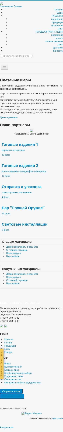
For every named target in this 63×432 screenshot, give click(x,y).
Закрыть (51, 162)
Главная (58, 9)
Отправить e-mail (11, 391)
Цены (7, 348)
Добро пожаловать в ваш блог (22, 246)
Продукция (10, 345)
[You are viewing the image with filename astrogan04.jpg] (27, 36)
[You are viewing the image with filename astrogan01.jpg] (27, 25)
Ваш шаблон (12, 256)
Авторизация (6, 427)
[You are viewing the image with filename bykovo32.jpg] (26, 129)
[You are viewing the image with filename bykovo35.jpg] (26, 139)
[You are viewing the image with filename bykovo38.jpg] (26, 149)
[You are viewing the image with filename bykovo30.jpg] (26, 122)
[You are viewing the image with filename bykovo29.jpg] (26, 118)
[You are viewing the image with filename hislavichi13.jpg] (27, 67)
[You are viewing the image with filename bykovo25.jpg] (26, 108)
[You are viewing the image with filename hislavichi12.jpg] (27, 63)
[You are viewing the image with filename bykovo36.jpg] (26, 143)
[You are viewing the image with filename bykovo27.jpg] (26, 112)
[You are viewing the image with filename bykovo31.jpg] (26, 125)
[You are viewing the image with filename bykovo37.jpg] (26, 146)
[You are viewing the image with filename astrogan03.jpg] (27, 32)
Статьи (8, 342)
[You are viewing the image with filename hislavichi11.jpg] (27, 60)
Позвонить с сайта (12, 396)
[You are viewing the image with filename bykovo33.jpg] (26, 132)
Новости (8, 339)
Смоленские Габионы (11, 6)
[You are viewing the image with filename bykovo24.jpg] (26, 105)
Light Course (57, 418)
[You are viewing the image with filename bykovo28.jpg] (26, 115)
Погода (8, 352)
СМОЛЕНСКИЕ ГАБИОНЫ (20, 302)
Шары (60, 12)
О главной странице (16, 249)
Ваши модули (13, 253)
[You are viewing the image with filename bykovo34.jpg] (26, 136)
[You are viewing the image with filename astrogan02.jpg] (27, 29)
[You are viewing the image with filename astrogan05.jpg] (27, 39)
